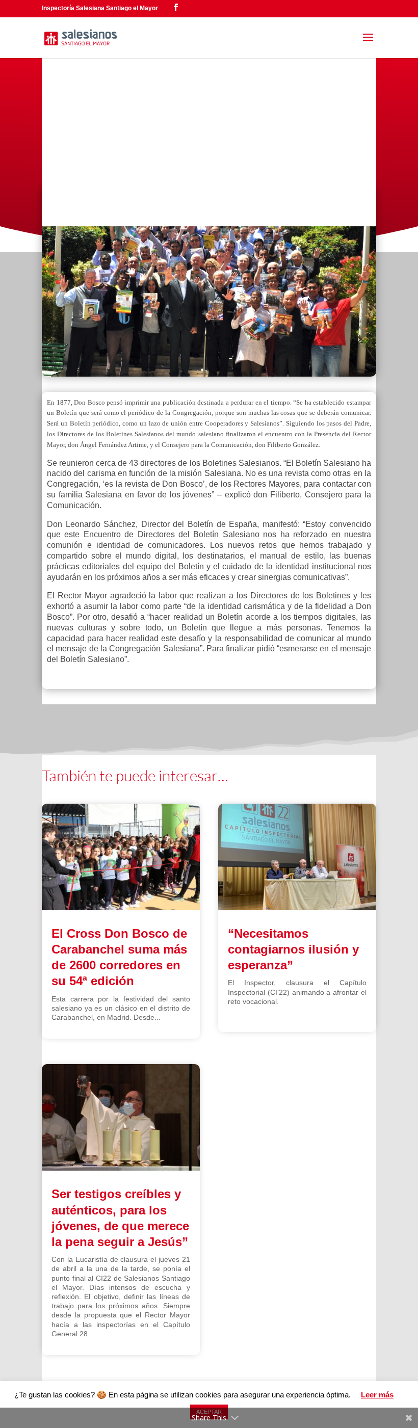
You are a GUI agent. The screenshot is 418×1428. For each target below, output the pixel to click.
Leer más (377, 1394)
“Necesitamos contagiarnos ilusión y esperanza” (293, 949)
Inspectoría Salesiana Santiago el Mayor (100, 8)
